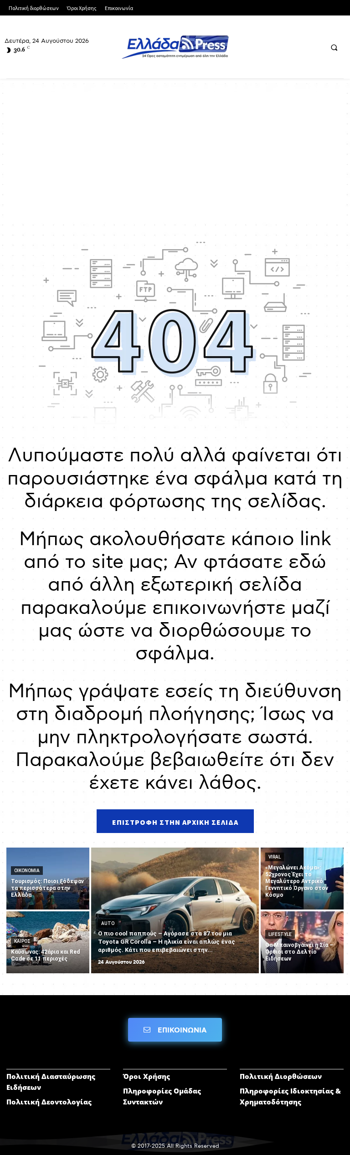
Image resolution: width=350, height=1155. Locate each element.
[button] (334, 47)
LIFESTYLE (280, 934)
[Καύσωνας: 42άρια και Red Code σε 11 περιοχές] (47, 942)
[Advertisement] (175, 156)
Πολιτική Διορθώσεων (281, 1076)
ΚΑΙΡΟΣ (22, 941)
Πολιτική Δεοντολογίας (49, 1101)
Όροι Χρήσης (146, 1076)
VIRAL (274, 856)
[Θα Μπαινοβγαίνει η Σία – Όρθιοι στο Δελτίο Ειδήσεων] (302, 942)
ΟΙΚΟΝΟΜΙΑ (27, 870)
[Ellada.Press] (175, 47)
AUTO (107, 923)
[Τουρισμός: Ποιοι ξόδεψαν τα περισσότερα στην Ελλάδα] (47, 879)
